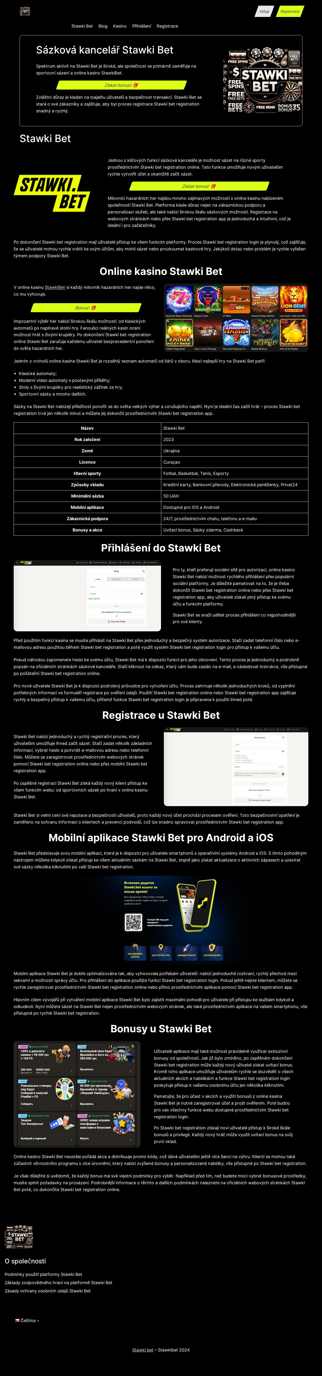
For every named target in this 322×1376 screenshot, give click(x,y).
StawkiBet (55, 287)
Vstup (264, 11)
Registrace (290, 11)
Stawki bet (142, 1349)
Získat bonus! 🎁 (121, 85)
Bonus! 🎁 (86, 307)
